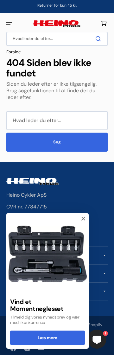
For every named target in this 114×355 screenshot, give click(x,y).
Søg (57, 142)
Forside (13, 52)
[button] (9, 23)
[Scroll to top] (8, 347)
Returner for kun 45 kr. (57, 5)
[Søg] (99, 39)
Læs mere (47, 337)
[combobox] (57, 39)
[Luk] (83, 218)
